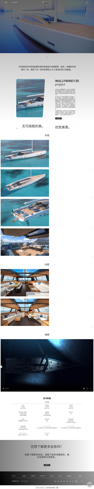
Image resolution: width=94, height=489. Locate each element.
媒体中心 (52, 475)
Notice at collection (40, 487)
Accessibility (42, 475)
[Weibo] (70, 481)
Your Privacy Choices (50, 487)
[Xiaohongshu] (76, 481)
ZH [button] (87, 2)
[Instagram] (55, 481)
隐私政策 (24, 475)
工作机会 (60, 475)
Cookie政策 (33, 475)
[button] (6, 2)
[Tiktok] (67, 481)
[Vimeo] (64, 481)
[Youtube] (61, 481)
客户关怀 (13, 475)
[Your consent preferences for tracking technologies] (1, 367)
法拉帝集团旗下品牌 (15, 481)
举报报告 (80, 475)
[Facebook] (58, 481)
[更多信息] (89, 482)
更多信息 (47, 465)
